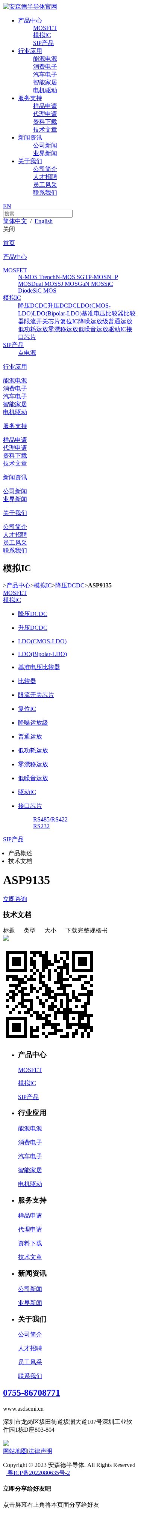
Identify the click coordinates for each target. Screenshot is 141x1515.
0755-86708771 (31, 1393)
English (44, 221)
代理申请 (45, 114)
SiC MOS (44, 290)
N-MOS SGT (72, 277)
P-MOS (97, 277)
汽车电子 (45, 74)
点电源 (27, 353)
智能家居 (45, 82)
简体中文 (15, 221)
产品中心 (30, 20)
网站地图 (15, 1451)
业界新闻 (45, 153)
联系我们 (45, 192)
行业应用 (30, 51)
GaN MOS (91, 284)
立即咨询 (15, 899)
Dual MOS (44, 284)
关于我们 (30, 161)
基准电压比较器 (103, 313)
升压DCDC (62, 305)
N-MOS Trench (37, 277)
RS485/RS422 (50, 819)
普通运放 (120, 321)
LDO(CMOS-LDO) (42, 641)
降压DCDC (32, 305)
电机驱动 (45, 90)
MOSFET (45, 28)
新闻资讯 (30, 137)
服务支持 (30, 98)
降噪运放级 (93, 321)
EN (7, 206)
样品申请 (45, 106)
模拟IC (42, 35)
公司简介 (45, 169)
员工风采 (45, 185)
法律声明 (40, 1451)
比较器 (27, 681)
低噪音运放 (93, 329)
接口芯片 (30, 806)
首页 (9, 243)
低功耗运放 (33, 329)
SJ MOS (68, 284)
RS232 (41, 826)
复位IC (69, 321)
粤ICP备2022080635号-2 (38, 1473)
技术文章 (45, 129)
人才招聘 (45, 177)
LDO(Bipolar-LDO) (57, 313)
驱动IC (117, 329)
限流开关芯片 (42, 321)
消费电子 (45, 66)
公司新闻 (45, 145)
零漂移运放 (63, 329)
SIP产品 (43, 43)
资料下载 (45, 122)
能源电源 (45, 59)
